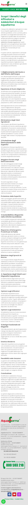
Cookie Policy (19, 499)
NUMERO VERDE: (14, 9)
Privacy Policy (9, 499)
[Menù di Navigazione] (26, 4)
